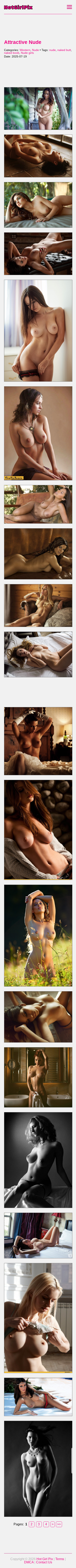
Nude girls (27, 52)
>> (59, 1524)
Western (25, 50)
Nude (35, 50)
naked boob (11, 52)
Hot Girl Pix (44, 1559)
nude (52, 50)
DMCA (29, 1562)
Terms (59, 1559)
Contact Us (44, 1562)
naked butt (64, 50)
